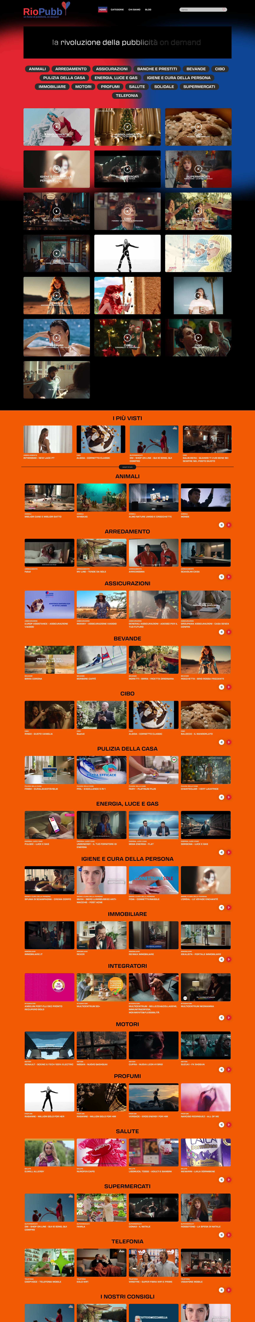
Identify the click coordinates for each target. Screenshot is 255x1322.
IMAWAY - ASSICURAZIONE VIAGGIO (97, 623)
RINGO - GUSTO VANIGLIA (39, 733)
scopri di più (127, 467)
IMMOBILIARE (52, 86)
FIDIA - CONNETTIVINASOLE (144, 899)
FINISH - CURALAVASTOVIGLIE (41, 788)
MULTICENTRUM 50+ (88, 1006)
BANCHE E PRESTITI (157, 68)
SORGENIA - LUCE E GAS (194, 843)
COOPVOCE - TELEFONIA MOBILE (43, 1281)
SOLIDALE (164, 86)
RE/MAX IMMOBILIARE (141, 954)
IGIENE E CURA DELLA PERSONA (179, 77)
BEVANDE (196, 68)
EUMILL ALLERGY (34, 1171)
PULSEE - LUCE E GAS (37, 843)
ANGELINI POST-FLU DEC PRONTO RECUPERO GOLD (43, 1008)
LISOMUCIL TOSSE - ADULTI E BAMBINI (150, 1171)
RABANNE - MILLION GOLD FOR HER (44, 1116)
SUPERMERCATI (199, 86)
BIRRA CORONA (33, 678)
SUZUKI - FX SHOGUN (193, 1064)
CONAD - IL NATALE (139, 1226)
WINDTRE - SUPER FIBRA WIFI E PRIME (150, 1281)
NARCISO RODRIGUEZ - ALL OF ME (200, 1116)
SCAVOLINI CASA (190, 571)
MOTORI (83, 86)
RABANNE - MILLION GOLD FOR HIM (96, 1116)
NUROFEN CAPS (86, 1171)
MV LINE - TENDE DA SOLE (91, 571)
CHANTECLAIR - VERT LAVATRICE (200, 788)
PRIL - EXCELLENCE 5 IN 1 (91, 788)
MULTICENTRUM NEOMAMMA (197, 1006)
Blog (148, 9)
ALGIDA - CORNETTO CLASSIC (93, 457)
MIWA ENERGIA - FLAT (141, 843)
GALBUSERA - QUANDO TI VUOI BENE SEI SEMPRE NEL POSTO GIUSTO (205, 459)
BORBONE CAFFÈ (86, 678)
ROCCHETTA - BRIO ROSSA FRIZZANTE (202, 678)
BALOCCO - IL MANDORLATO (197, 733)
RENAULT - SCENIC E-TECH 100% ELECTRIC (49, 1064)
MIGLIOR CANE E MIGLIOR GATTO (43, 516)
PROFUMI (110, 86)
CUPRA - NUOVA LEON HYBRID (146, 1064)
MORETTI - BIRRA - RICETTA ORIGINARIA (151, 678)
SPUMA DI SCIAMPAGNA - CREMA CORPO (48, 899)
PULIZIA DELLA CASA (64, 77)
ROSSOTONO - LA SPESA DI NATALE (201, 1226)
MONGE (185, 516)
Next (229, 525)
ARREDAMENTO (71, 68)
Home (102, 9)
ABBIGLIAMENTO (30, 455)
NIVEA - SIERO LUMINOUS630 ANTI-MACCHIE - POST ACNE (96, 901)
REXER (81, 954)
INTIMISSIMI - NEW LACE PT (38, 457)
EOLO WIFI (82, 1281)
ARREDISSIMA (137, 571)
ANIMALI (37, 68)
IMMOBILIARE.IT (33, 954)
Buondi (81, 733)
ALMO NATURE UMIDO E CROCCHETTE (150, 516)
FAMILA (81, 1226)
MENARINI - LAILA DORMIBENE (198, 1171)
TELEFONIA (127, 95)
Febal (28, 571)
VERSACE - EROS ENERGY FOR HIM (148, 1116)
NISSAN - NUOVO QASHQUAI (92, 1064)
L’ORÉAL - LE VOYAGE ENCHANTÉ (199, 899)
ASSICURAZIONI (112, 68)
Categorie (117, 9)
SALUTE (137, 86)
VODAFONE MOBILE (192, 1281)
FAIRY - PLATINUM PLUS (142, 788)
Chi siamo (134, 9)
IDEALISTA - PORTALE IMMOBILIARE (201, 954)
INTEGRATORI (127, 965)
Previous (221, 525)
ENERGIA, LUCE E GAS (116, 77)
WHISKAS (82, 516)
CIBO (220, 68)
